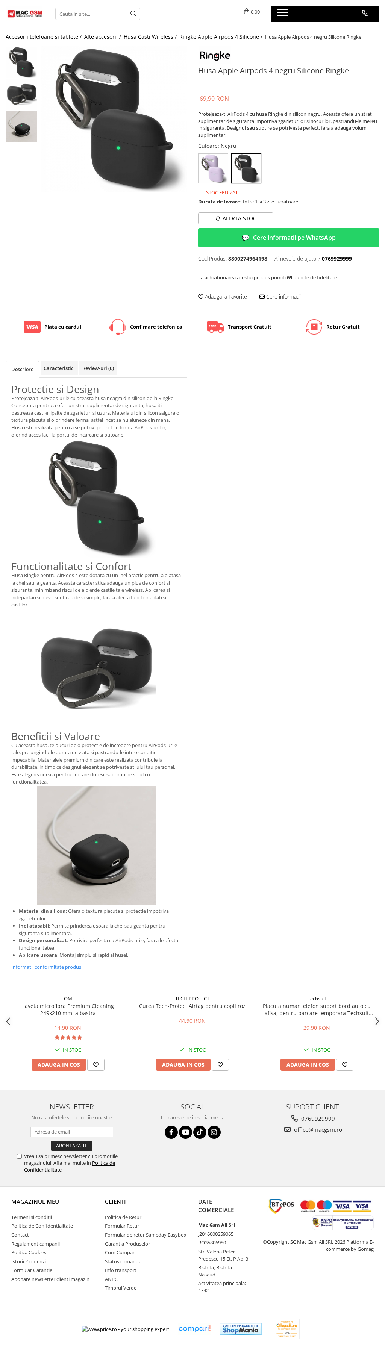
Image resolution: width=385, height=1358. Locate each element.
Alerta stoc (239, 218)
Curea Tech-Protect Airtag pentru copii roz (192, 1005)
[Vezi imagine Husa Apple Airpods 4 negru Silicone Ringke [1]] (21, 94)
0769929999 (317, 1118)
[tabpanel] (114, 119)
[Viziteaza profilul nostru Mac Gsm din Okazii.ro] (287, 1329)
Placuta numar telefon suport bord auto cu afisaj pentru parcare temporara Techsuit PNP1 (317, 1009)
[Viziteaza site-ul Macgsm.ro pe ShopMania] (241, 1329)
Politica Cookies (28, 1252)
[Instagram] (214, 1132)
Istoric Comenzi (28, 1261)
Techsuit (317, 998)
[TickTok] (199, 1132)
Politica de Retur (123, 1217)
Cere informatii (283, 296)
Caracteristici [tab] (59, 368)
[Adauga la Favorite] (96, 1065)
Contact (20, 1234)
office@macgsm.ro (317, 1129)
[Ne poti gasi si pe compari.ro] (194, 1329)
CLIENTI (115, 1201)
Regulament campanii (35, 1243)
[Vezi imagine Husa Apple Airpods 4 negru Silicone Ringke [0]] (21, 62)
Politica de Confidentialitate (42, 1225)
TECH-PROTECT (192, 998)
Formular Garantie (31, 1270)
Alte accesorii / (103, 36)
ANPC (111, 1279)
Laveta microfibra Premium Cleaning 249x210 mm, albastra (68, 1009)
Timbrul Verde (120, 1287)
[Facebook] (171, 1132)
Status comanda (123, 1261)
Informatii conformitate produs (46, 967)
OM (68, 998)
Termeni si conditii (31, 1217)
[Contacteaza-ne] (365, 13)
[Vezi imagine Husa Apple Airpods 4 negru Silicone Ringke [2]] (21, 126)
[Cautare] (133, 14)
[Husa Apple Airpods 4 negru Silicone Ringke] (114, 119)
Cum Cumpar (120, 1252)
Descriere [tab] (22, 369)
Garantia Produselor (127, 1243)
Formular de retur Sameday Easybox (145, 1234)
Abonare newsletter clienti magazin (50, 1279)
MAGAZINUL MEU (35, 1201)
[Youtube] (185, 1132)
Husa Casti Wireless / (151, 36)
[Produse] (283, 15)
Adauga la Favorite (225, 296)
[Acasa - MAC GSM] (25, 13)
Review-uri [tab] (98, 368)
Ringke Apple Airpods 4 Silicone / (221, 36)
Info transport (120, 1270)
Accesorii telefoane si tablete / (44, 36)
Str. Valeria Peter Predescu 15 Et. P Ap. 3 (223, 1255)
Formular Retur (122, 1225)
